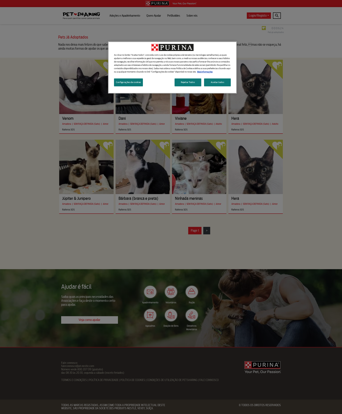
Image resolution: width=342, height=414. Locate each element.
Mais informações (205, 71)
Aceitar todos (217, 82)
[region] (172, 67)
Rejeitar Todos (188, 82)
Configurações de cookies (128, 82)
